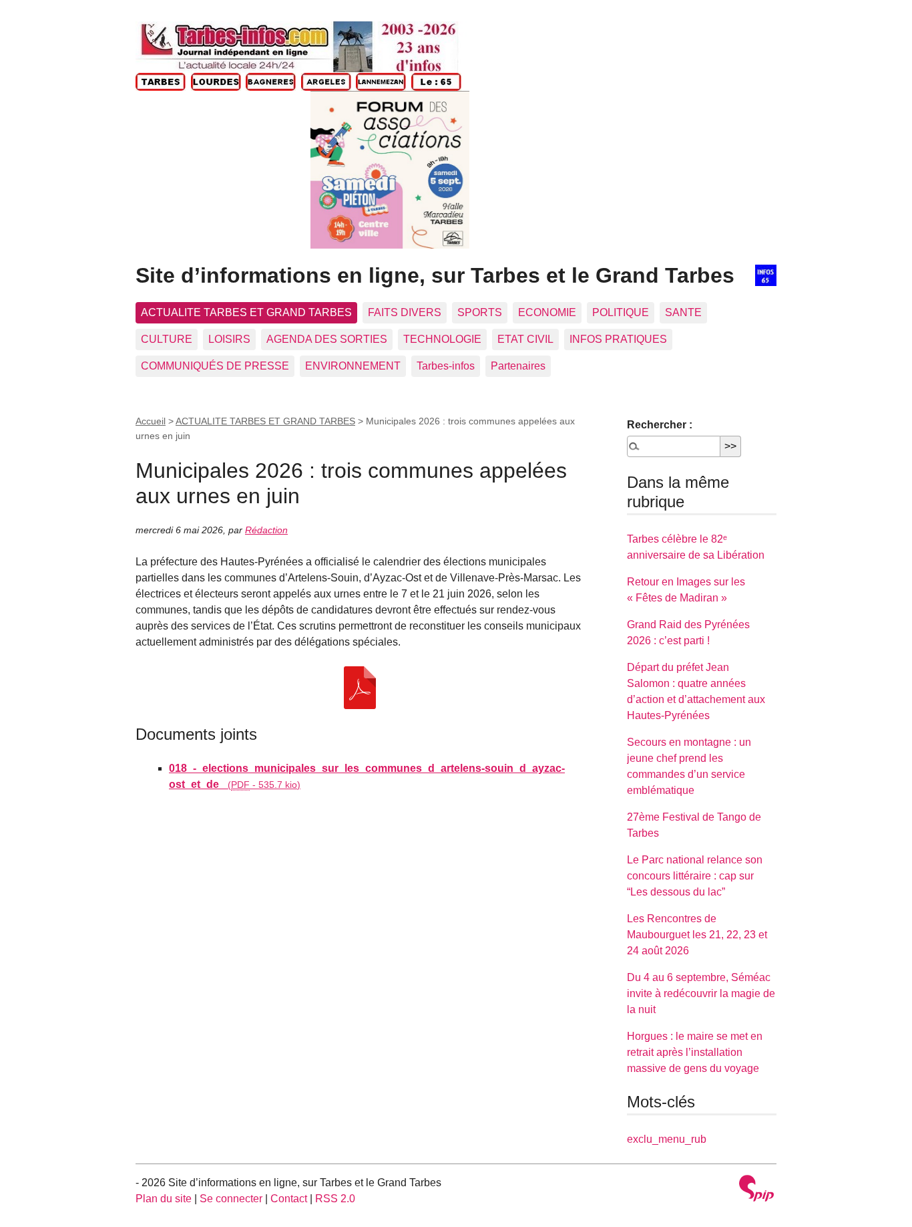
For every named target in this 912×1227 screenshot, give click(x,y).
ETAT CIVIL (525, 339)
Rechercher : (659, 424)
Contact (288, 1198)
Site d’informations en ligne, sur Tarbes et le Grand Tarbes (435, 275)
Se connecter (231, 1198)
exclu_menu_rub (666, 1139)
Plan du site (164, 1198)
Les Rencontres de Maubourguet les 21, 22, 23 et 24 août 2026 (697, 934)
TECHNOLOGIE (442, 339)
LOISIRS (229, 339)
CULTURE (166, 339)
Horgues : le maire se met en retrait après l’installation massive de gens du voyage (694, 1052)
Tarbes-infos (446, 366)
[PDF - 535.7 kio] (359, 687)
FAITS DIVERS (404, 312)
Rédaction (266, 530)
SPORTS (479, 312)
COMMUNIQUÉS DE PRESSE (215, 366)
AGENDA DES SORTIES (326, 339)
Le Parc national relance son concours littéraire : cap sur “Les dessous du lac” (694, 876)
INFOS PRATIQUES (618, 339)
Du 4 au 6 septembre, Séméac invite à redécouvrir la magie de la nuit (701, 993)
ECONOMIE (547, 312)
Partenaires (518, 366)
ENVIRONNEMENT (353, 366)
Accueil (151, 421)
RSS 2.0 (335, 1198)
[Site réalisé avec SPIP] (756, 1190)
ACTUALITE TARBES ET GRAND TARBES (246, 312)
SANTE (683, 312)
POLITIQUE (620, 312)
